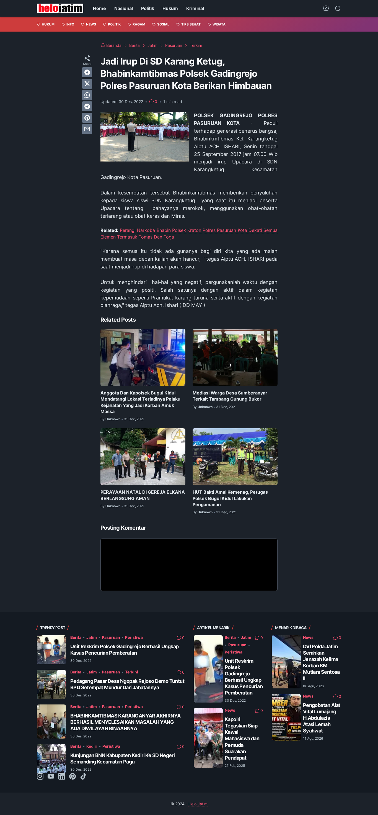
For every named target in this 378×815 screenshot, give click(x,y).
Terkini (131, 672)
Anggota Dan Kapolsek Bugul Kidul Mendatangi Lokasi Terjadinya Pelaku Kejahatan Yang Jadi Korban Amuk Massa (140, 402)
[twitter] (87, 84)
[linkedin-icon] (61, 776)
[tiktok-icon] (83, 776)
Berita (75, 637)
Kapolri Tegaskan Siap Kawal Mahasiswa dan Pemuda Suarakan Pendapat (242, 738)
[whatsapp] (87, 95)
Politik (147, 8)
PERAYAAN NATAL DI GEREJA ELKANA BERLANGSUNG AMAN (142, 495)
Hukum (170, 8)
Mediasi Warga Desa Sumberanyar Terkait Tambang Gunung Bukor (230, 396)
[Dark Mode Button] (326, 8)
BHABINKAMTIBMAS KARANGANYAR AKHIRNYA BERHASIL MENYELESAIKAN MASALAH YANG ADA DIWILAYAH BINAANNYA (125, 722)
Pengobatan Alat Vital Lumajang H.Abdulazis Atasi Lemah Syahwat (321, 718)
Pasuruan (111, 637)
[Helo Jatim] (60, 8)
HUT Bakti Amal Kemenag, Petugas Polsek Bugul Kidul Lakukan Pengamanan (230, 498)
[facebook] (87, 72)
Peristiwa (134, 637)
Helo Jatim (198, 803)
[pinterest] (87, 118)
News (230, 710)
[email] (87, 129)
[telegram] (87, 106)
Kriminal (195, 8)
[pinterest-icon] (72, 776)
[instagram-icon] (40, 776)
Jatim (91, 637)
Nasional (123, 8)
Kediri (91, 746)
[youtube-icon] (51, 776)
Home (99, 8)
